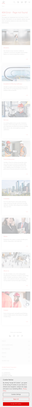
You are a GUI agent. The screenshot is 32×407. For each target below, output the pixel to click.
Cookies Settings (16, 394)
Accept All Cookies (16, 404)
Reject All (16, 399)
